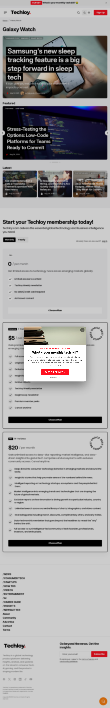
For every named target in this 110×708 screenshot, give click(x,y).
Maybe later (55, 378)
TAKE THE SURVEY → (55, 372)
